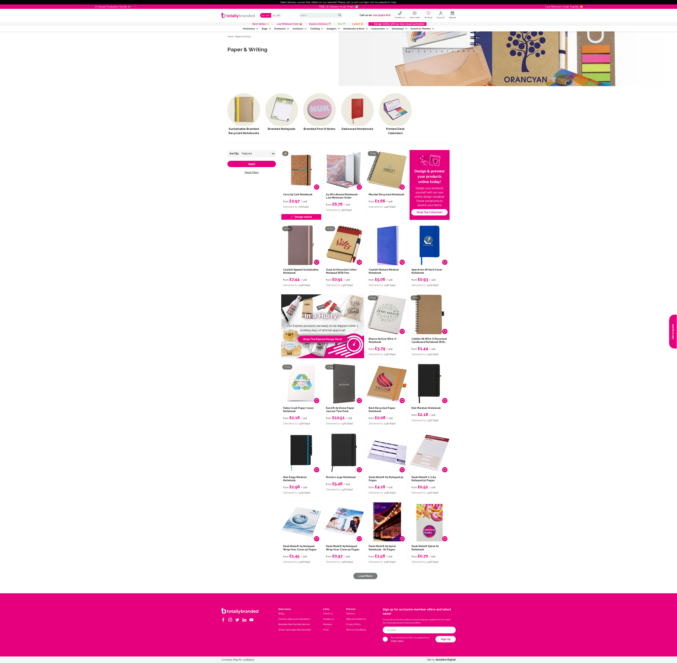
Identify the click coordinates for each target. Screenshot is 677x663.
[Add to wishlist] (316, 187)
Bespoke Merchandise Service (294, 624)
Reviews (327, 624)
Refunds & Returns (356, 619)
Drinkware (280, 29)
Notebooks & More (353, 29)
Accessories (378, 29)
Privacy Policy (353, 624)
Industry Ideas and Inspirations (294, 619)
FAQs (326, 629)
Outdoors (297, 29)
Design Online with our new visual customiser (399, 24)
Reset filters (252, 172)
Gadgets (332, 29)
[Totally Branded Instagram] (230, 620)
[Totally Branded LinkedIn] (244, 620)
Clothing (315, 29)
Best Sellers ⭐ (261, 24)
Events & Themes (421, 29)
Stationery (249, 29)
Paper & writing (243, 36)
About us (328, 613)
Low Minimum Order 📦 (289, 24)
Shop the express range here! (322, 339)
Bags (264, 29)
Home (230, 36)
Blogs (281, 613)
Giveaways (398, 29)
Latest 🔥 (357, 24)
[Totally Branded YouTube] (251, 620)
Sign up (445, 639)
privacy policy (397, 641)
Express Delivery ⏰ (320, 24)
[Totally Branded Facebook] (223, 620)
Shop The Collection (429, 212)
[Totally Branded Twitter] (237, 620)
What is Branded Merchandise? (294, 629)
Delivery (350, 613)
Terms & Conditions (356, 629)
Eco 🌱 (341, 24)
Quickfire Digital (445, 659)
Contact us (328, 619)
